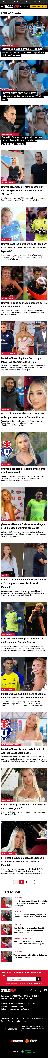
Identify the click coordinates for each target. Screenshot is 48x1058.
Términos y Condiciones (34, 983)
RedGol (22, 1006)
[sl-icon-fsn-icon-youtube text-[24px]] (45, 990)
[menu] (2, 6)
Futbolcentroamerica (10, 1009)
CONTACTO (30, 1004)
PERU (21, 999)
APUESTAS (26, 1009)
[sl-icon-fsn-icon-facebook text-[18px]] (26, 990)
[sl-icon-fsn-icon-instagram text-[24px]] (30, 990)
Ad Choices (21, 1021)
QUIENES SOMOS (8, 1004)
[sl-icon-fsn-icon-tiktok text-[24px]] (40, 990)
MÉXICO (13, 999)
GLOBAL (4, 999)
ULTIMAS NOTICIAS (24, 8)
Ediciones (5, 996)
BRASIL (27, 996)
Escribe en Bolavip (9, 1006)
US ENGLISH (31, 999)
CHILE (34, 996)
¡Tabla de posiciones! (19, 2)
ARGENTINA (17, 996)
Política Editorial (8, 1021)
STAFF (20, 1004)
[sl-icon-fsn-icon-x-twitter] (35, 990)
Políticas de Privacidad (33, 1018)
